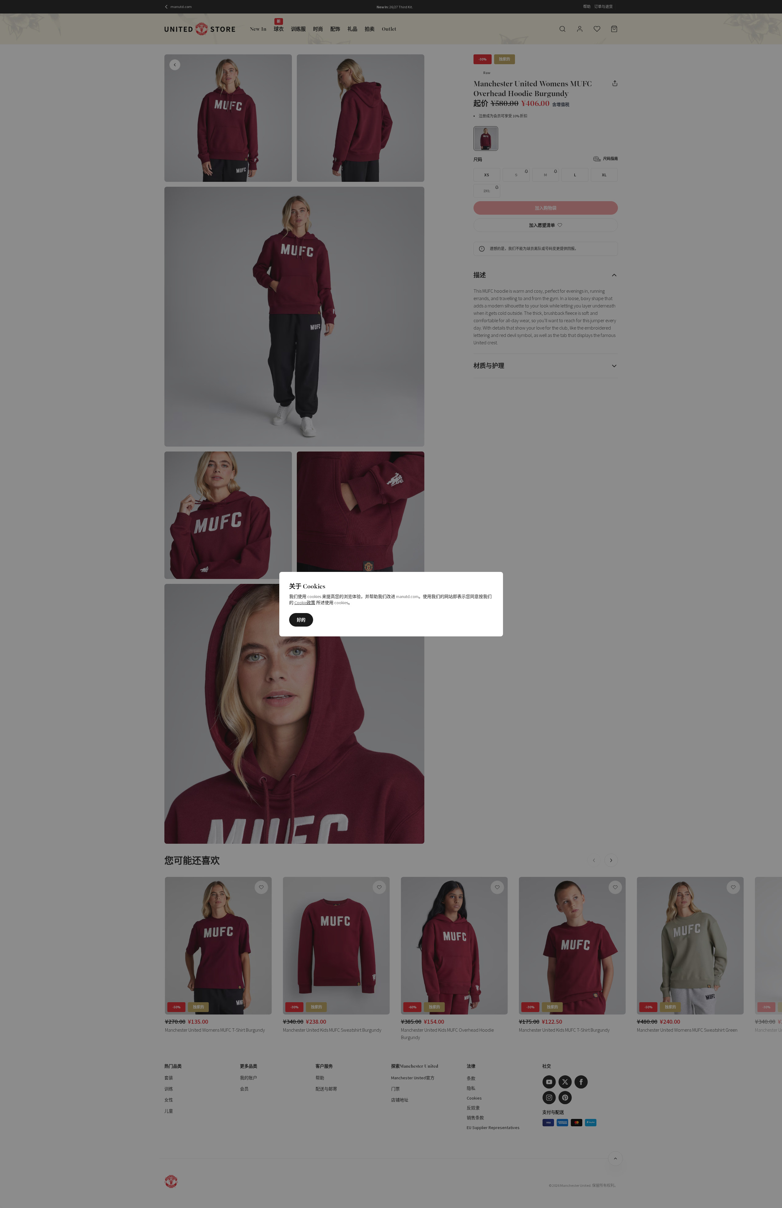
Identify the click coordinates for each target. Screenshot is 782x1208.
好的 (301, 620)
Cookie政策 (304, 602)
